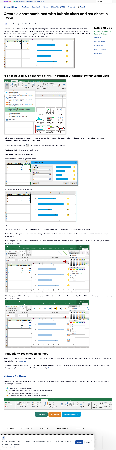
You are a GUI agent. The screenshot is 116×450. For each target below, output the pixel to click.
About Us (80, 428)
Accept (79, 442)
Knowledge (27, 428)
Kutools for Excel (15, 376)
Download (36, 7)
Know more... (21, 361)
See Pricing (55, 414)
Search (82, 7)
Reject (88, 442)
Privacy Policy (62, 428)
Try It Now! (41, 414)
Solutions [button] (25, 7)
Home (12, 428)
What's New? (98, 53)
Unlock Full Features (71, 414)
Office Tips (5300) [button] (58, 7)
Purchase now (99, 45)
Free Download (99, 42)
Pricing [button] (45, 7)
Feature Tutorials (100, 49)
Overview (97, 38)
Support (71, 7)
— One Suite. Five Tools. (24, 1)
